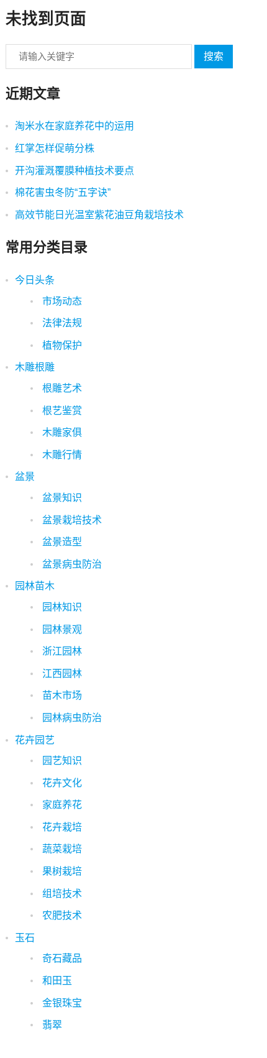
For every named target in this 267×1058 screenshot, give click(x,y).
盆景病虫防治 (71, 564)
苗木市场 (61, 695)
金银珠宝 (61, 1003)
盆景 (25, 476)
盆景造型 (61, 541)
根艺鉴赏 (61, 410)
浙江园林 (61, 651)
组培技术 (61, 893)
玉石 (25, 937)
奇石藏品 (61, 958)
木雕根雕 (35, 367)
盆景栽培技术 (71, 520)
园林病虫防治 (71, 717)
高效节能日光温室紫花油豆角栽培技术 (99, 214)
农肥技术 (61, 915)
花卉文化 (61, 783)
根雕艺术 (61, 388)
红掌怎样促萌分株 (54, 148)
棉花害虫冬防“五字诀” (63, 192)
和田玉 (56, 980)
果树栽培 (61, 871)
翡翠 (51, 1024)
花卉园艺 (35, 740)
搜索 (214, 56)
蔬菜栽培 (61, 849)
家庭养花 (61, 804)
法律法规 (61, 323)
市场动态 (61, 301)
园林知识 (61, 607)
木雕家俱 (61, 432)
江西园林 (61, 673)
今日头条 (35, 280)
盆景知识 (61, 497)
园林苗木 (35, 586)
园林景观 (61, 629)
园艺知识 (61, 760)
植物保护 (61, 345)
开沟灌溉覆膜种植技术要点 (74, 170)
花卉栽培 (61, 827)
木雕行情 (61, 454)
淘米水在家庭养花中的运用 (74, 126)
